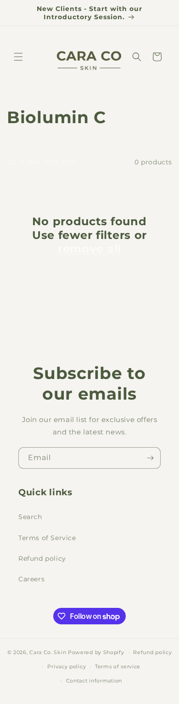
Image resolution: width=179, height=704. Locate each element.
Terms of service (117, 666)
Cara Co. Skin (47, 652)
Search (30, 517)
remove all (89, 248)
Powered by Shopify (96, 652)
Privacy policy (66, 666)
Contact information (94, 680)
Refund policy (42, 558)
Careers (31, 579)
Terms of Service (47, 538)
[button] (18, 57)
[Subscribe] (150, 458)
